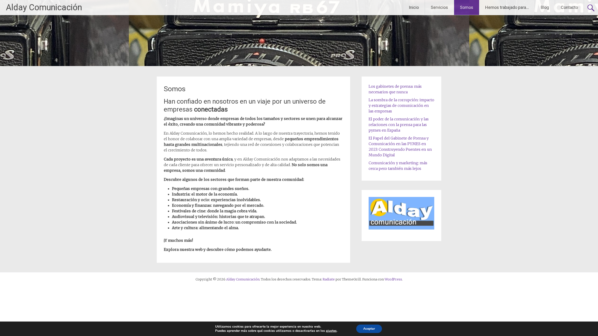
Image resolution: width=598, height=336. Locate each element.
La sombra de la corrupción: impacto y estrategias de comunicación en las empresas (401, 105)
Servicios (439, 7)
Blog (545, 7)
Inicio (414, 7)
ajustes (331, 331)
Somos (466, 7)
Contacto (569, 7)
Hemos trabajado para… (507, 7)
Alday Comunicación (44, 7)
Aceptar (369, 328)
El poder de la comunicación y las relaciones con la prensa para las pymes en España (399, 125)
